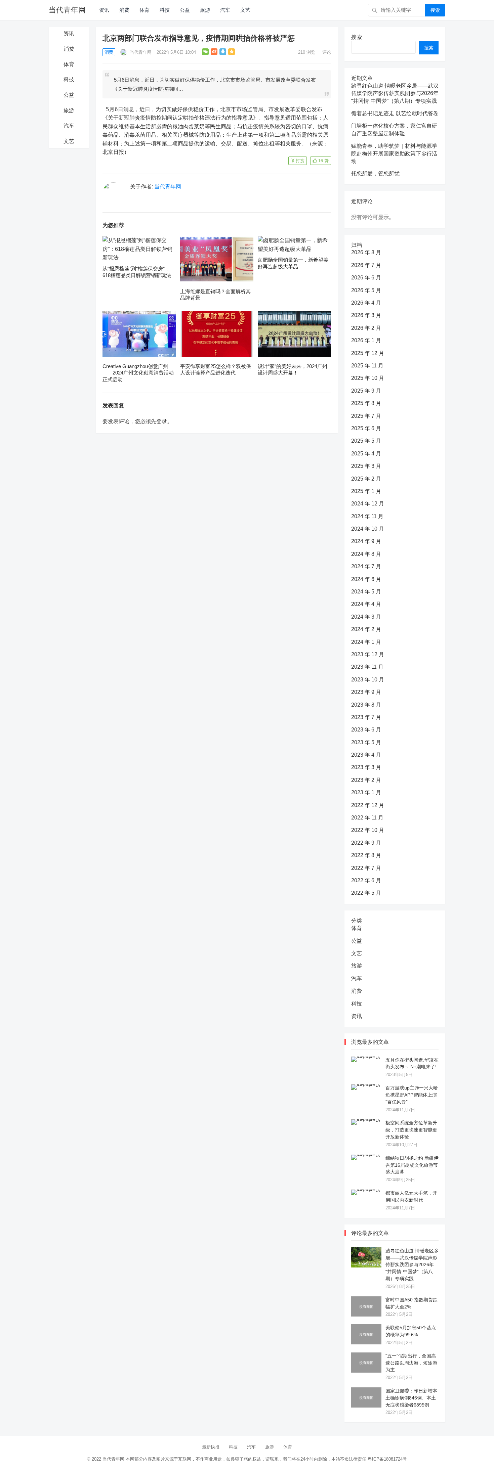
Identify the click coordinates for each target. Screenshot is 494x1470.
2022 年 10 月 (367, 830)
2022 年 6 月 (366, 880)
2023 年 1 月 (366, 792)
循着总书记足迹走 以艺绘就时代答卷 (395, 113)
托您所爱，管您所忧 (375, 173)
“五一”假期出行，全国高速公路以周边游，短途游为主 (411, 1363)
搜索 (435, 10)
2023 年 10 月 (367, 679)
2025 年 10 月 (367, 378)
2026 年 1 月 (366, 340)
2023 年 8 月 (366, 705)
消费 (124, 10)
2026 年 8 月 (366, 252)
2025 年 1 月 (366, 491)
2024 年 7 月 (366, 566)
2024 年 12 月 (367, 503)
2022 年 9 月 (366, 843)
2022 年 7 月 (366, 868)
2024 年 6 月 (366, 579)
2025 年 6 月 (366, 428)
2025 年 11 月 (367, 365)
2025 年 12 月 (367, 353)
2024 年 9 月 (366, 541)
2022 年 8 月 (366, 855)
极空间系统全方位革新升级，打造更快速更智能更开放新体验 (411, 1130)
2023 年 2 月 (366, 780)
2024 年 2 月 (366, 629)
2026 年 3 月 (366, 315)
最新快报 (210, 1447)
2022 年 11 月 (367, 817)
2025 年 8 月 (366, 403)
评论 (326, 52)
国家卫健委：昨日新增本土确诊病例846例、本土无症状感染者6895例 (411, 1398)
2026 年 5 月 (366, 290)
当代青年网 (67, 10)
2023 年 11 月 (367, 667)
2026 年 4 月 (366, 303)
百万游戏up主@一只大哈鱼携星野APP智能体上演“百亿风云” (411, 1095)
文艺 (245, 10)
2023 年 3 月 (366, 767)
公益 (185, 10)
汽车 (225, 10)
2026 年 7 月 (366, 265)
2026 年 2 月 (366, 328)
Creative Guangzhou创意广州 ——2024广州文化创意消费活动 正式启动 (138, 372)
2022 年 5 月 (366, 893)
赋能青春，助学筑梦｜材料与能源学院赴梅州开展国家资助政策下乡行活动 (394, 153)
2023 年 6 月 (366, 729)
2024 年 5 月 (366, 591)
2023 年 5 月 (366, 742)
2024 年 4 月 (366, 604)
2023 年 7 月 (366, 717)
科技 (165, 10)
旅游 (205, 10)
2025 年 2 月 (366, 479)
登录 (161, 421)
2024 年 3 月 (366, 617)
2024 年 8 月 (366, 554)
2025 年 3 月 (366, 466)
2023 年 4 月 (366, 755)
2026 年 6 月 (366, 277)
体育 (144, 10)
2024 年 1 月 (366, 642)
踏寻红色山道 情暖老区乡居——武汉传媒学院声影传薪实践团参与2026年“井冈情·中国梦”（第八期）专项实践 (395, 93)
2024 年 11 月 (367, 516)
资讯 (104, 10)
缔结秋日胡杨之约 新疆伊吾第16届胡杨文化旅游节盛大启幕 (412, 1165)
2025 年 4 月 (366, 453)
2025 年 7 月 (366, 416)
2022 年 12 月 (367, 805)
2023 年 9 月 (366, 692)
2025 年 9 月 (366, 391)
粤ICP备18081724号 (387, 1459)
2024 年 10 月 (367, 529)
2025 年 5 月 (366, 441)
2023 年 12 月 (367, 654)
